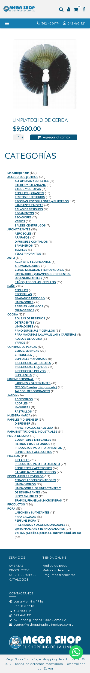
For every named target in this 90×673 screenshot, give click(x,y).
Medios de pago (54, 565)
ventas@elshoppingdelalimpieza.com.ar (44, 624)
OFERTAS (16, 565)
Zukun (48, 668)
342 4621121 (76, 23)
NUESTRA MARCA (22, 575)
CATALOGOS (18, 579)
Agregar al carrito (56, 137)
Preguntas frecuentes (58, 575)
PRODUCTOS (19, 570)
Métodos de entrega (58, 570)
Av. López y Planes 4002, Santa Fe (40, 620)
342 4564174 (50, 23)
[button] (76, 652)
